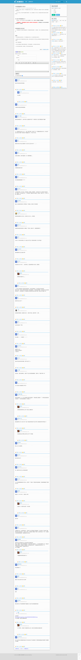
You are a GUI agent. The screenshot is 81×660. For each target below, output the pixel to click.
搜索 (64, 1)
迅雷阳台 (19, 1)
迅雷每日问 (30, 1)
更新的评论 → (27, 648)
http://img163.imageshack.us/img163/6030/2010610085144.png (26, 617)
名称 (18, 55)
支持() (17, 89)
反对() (21, 89)
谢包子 (53, 54)
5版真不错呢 (53, 68)
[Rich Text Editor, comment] (32, 67)
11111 (21, 91)
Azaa (52, 27)
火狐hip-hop (20, 418)
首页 (26, 1)
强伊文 (31, 8)
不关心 (55, 11)
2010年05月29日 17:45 (18, 8)
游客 (52, 20)
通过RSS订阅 (66, 1)
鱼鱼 (52, 34)
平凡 (18, 309)
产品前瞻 (44, 49)
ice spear (53, 75)
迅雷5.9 (47, 49)
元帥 (16, 51)
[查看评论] (79, 655)
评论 (34, 8)
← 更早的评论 (17, 648)
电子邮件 (17, 57)
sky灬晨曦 (53, 61)
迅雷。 (53, 47)
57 (24, 648)
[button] (16, 63)
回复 (24, 89)
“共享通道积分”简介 (20, 6)
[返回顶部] (79, 658)
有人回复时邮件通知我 (18, 75)
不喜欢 (55, 12)
